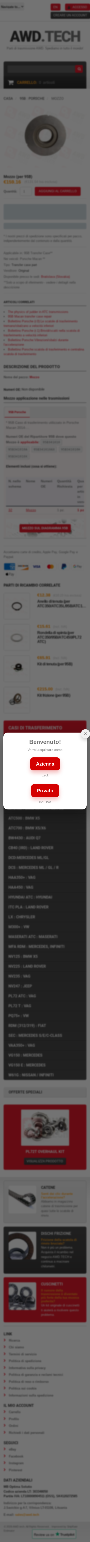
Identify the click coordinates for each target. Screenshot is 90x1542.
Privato (45, 790)
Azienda (45, 764)
